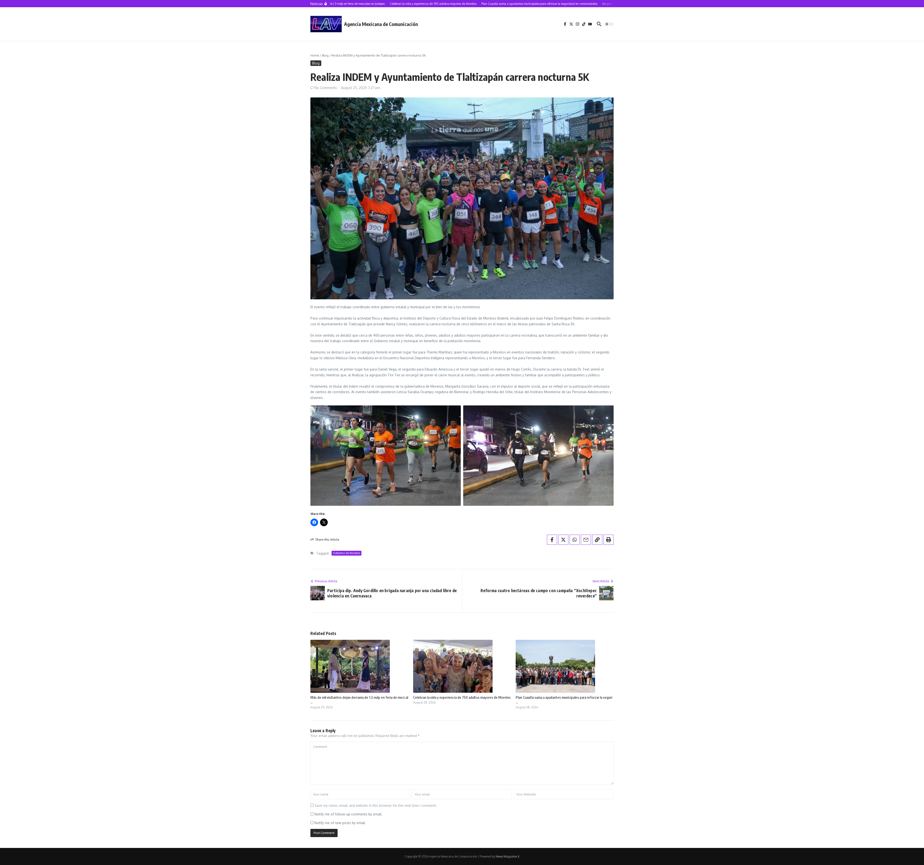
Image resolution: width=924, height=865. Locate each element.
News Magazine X (507, 856)
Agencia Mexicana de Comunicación (381, 24)
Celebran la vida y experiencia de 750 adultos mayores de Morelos (462, 697)
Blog (325, 55)
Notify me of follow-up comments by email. (348, 814)
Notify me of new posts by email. (340, 823)
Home (314, 55)
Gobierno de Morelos (346, 553)
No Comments (325, 88)
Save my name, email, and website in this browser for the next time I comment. (375, 805)
